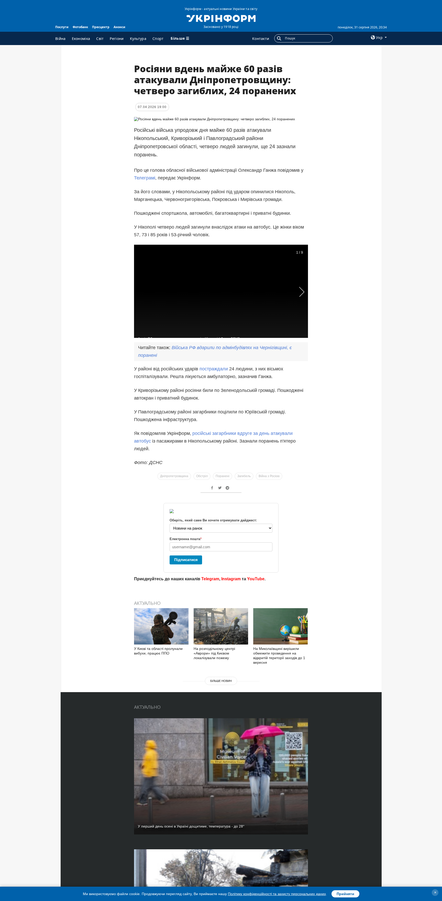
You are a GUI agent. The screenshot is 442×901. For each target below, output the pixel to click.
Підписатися (186, 559)
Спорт (158, 38)
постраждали (214, 368)
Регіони (117, 38)
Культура (138, 38)
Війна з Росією (269, 476)
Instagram (231, 579)
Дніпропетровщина (174, 476)
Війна (60, 38)
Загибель (244, 476)
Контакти (260, 38)
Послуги (62, 27)
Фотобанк (80, 27)
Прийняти (345, 894)
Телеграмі (144, 177)
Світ (100, 38)
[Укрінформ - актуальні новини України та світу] (220, 18)
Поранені (222, 476)
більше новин (221, 680)
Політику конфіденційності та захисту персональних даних (277, 894)
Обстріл (202, 476)
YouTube (255, 579)
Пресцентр (100, 27)
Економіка (81, 38)
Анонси (119, 27)
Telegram (210, 579)
